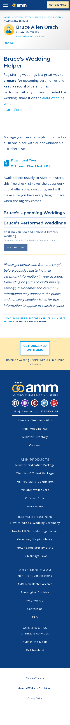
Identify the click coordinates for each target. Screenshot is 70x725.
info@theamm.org (25, 411)
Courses (35, 445)
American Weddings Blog (35, 420)
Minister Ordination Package (35, 465)
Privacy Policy (35, 698)
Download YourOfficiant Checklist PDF (30, 163)
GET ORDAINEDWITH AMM (35, 348)
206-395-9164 (49, 411)
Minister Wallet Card (35, 490)
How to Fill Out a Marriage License (35, 531)
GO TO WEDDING (15, 247)
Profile (8, 42)
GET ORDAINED (57, 5)
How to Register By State (35, 547)
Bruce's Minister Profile (48, 17)
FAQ (35, 617)
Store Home (35, 506)
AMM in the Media (35, 641)
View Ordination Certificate (30, 36)
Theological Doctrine (35, 592)
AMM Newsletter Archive (35, 584)
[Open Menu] (6, 5)
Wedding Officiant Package (35, 473)
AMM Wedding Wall (35, 428)
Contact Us (35, 609)
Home (7, 17)
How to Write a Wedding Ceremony (35, 522)
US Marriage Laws (35, 556)
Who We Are (35, 600)
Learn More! (13, 109)
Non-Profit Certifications (35, 575)
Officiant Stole (35, 498)
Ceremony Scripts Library (35, 539)
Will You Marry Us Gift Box (35, 481)
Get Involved (35, 650)
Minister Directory (22, 17)
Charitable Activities (35, 633)
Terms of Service (35, 678)
